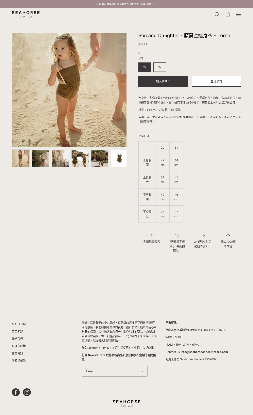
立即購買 (216, 81)
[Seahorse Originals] (26, 14)
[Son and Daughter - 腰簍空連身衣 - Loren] (21, 158)
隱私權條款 (19, 360)
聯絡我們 (17, 338)
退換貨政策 (19, 346)
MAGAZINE (19, 324)
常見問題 (17, 331)
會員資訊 (17, 353)
